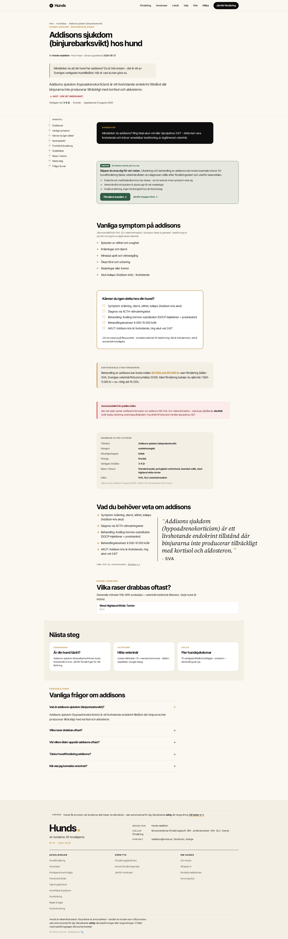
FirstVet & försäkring (62, 145)
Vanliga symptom (61, 130)
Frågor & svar (59, 166)
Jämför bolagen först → (145, 196)
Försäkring (145, 5)
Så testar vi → (196, 814)
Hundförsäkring (57, 860)
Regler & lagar (56, 902)
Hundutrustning (57, 908)
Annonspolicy (187, 878)
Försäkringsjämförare (125, 860)
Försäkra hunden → (115, 196)
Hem (51, 23)
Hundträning (55, 896)
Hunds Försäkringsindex (127, 866)
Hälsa (205, 5)
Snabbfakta (58, 150)
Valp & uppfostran (58, 884)
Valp (186, 5)
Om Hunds (185, 860)
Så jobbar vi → (134, 564)
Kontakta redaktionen (191, 872)
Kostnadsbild (58, 140)
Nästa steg (57, 161)
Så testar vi (185, 866)
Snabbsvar (57, 125)
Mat (195, 5)
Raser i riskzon (59, 155)
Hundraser (161, 5)
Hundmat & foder (57, 878)
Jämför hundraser (124, 872)
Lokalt (175, 5)
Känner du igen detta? (63, 135)
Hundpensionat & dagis (61, 872)
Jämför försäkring (226, 5)
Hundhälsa (61, 23)
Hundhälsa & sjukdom (60, 890)
